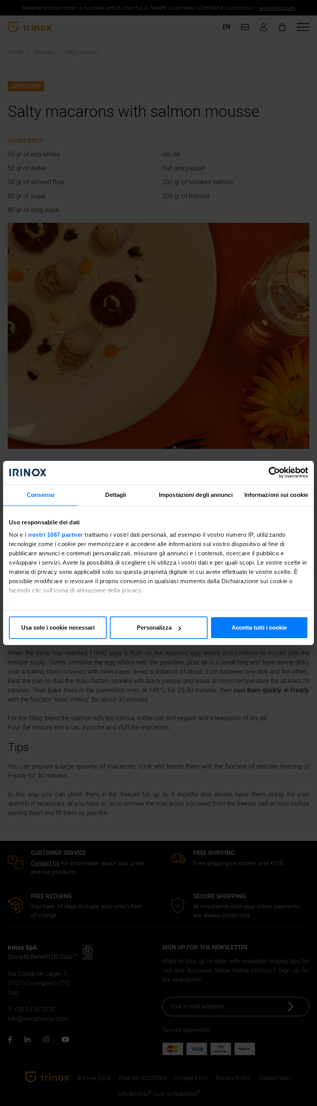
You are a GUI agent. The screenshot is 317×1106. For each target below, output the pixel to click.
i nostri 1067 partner (54, 534)
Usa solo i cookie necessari (58, 627)
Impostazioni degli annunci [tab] (196, 494)
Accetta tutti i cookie (259, 627)
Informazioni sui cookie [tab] (276, 494)
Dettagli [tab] (115, 494)
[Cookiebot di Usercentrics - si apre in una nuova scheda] (274, 472)
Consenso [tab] (41, 494)
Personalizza (154, 627)
